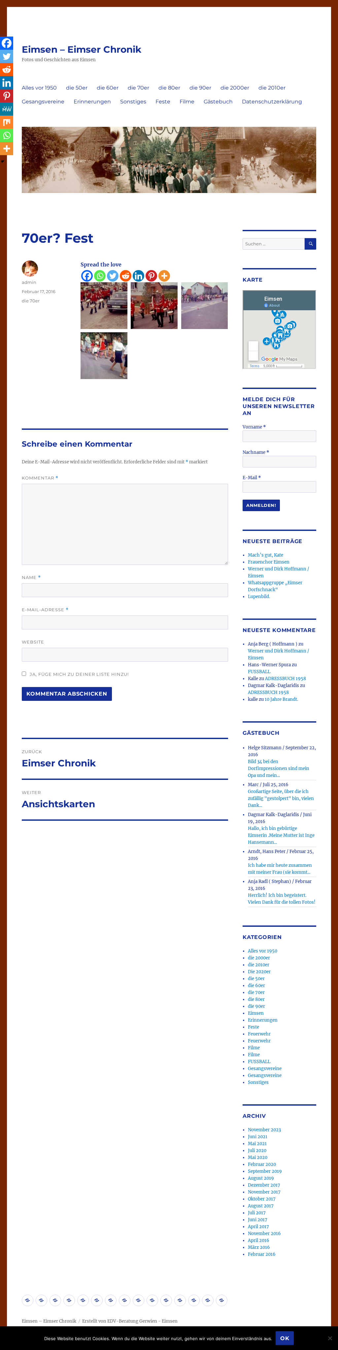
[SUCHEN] (310, 244)
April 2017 (258, 1226)
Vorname (254, 427)
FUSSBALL (259, 672)
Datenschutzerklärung (272, 101)
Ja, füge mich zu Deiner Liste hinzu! (78, 674)
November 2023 (264, 1130)
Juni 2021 (257, 1137)
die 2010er (272, 88)
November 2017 (264, 1192)
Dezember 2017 (264, 1185)
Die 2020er (259, 972)
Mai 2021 (257, 1143)
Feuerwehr (259, 1034)
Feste (162, 101)
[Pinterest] (151, 276)
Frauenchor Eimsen (268, 562)
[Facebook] (87, 276)
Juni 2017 (257, 1220)
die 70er (138, 88)
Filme (187, 101)
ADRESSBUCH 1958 (285, 678)
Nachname (256, 452)
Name (31, 577)
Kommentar (40, 478)
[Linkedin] (138, 276)
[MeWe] (6, 109)
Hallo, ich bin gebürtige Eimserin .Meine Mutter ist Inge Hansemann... (281, 835)
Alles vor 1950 (39, 88)
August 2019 (261, 1178)
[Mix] (6, 122)
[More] (164, 276)
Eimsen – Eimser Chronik (81, 49)
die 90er (200, 88)
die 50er (76, 88)
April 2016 (258, 1240)
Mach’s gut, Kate (265, 555)
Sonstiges (133, 101)
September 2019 (265, 1171)
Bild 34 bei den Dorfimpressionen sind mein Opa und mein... (278, 768)
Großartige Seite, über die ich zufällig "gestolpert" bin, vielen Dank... (281, 798)
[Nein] (329, 1338)
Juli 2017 (257, 1213)
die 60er (107, 88)
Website (33, 642)
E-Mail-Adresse (45, 610)
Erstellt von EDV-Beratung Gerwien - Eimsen (130, 1321)
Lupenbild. (259, 596)
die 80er (169, 88)
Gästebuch (218, 101)
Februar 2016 (262, 1254)
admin (29, 282)
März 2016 (259, 1247)
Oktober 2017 (262, 1199)
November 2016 (264, 1233)
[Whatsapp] (100, 276)
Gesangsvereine (43, 101)
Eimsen (256, 1013)
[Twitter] (112, 276)
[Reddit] (125, 276)
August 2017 (261, 1206)
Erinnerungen (92, 101)
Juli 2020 (257, 1150)
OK (284, 1338)
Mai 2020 (257, 1157)
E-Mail (252, 478)
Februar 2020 (262, 1164)
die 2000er (234, 88)
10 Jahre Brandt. (281, 699)
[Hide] (2, 161)
